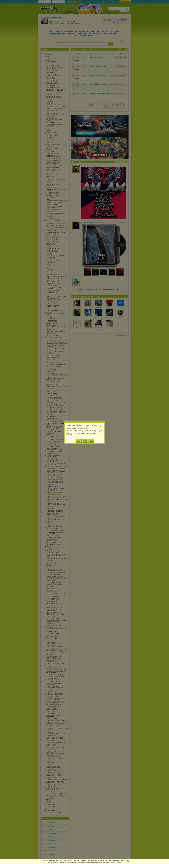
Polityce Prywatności (116, 862)
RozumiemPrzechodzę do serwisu (85, 440)
